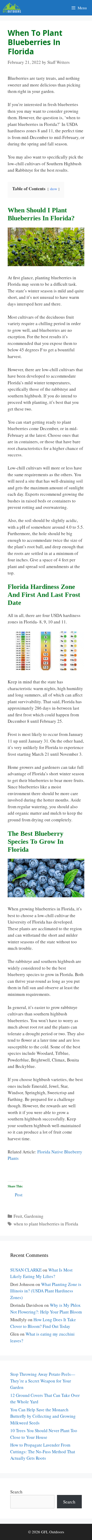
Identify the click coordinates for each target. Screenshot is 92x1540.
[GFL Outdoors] (13, 7)
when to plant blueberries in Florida (46, 1224)
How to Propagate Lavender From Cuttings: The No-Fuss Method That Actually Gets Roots (42, 1451)
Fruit (18, 1216)
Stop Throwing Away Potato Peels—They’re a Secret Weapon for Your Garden (42, 1380)
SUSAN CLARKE (26, 1270)
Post (18, 1194)
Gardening (33, 1216)
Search (16, 1492)
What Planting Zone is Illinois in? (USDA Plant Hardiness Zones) (45, 1290)
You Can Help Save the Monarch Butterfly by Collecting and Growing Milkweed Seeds (43, 1416)
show (53, 189)
